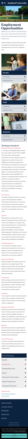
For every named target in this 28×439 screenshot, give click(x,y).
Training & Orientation (9, 386)
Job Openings (6, 77)
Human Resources (8, 356)
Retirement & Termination (10, 377)
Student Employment (9, 381)
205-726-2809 (5, 396)
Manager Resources (8, 368)
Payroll (4, 373)
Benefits (4, 360)
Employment (6, 364)
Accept (14, 434)
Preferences (14, 437)
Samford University (14, 422)
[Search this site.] (5, 3)
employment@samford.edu (8, 393)
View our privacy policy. (20, 431)
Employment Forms (8, 80)
